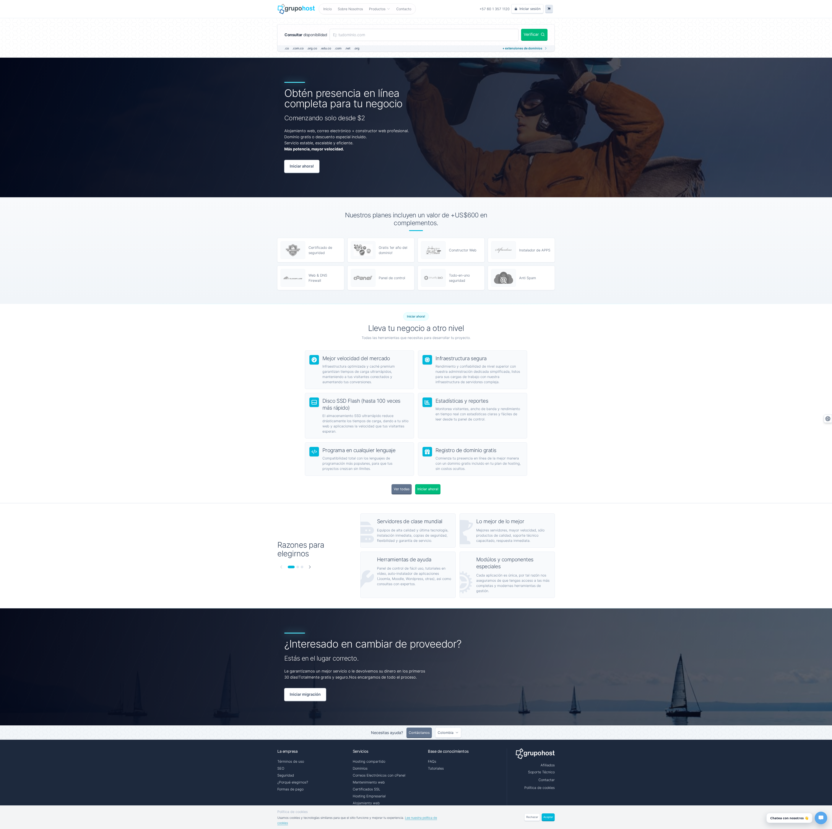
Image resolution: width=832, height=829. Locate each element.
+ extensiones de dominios (522, 48)
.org (356, 48)
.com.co (298, 48)
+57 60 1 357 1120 (494, 9)
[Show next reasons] (310, 567)
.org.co (312, 48)
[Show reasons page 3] (302, 567)
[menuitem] (379, 9)
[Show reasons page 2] (297, 567)
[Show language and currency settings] (828, 419)
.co (286, 48)
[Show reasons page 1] (291, 567)
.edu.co (325, 48)
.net (347, 48)
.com (338, 48)
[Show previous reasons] (281, 567)
